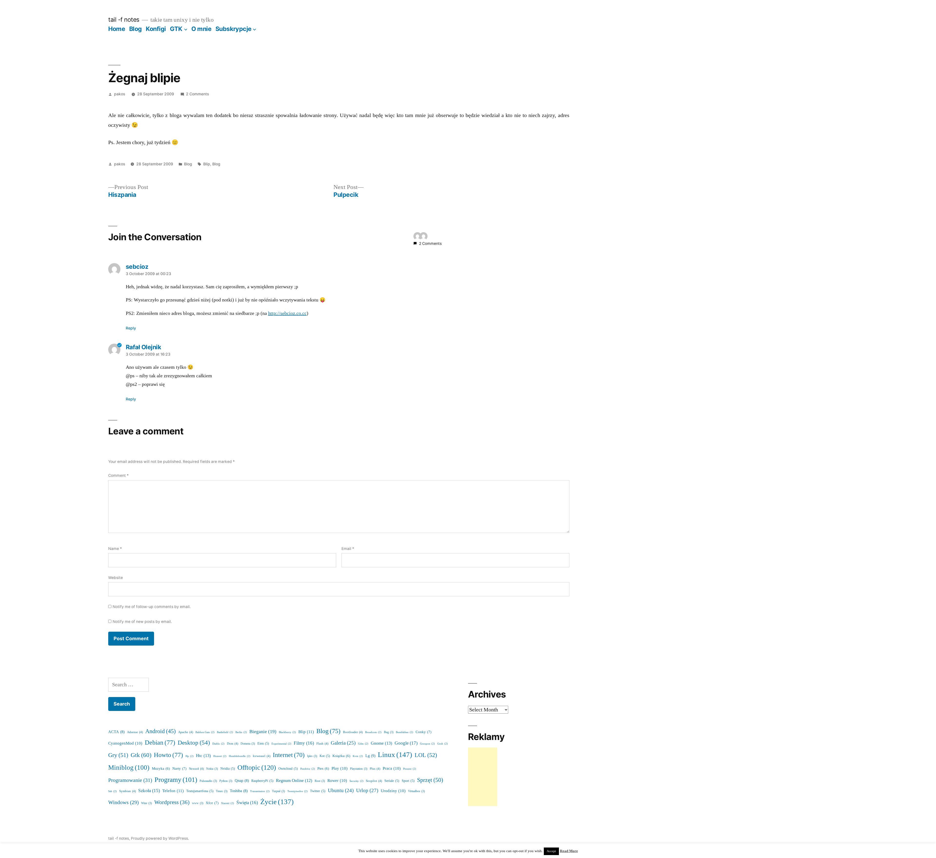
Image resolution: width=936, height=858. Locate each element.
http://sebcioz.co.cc (287, 313)
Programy (176, 780)
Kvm (358, 756)
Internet (289, 755)
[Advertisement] (482, 777)
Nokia (212, 769)
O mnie (201, 28)
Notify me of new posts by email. (142, 621)
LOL (426, 755)
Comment (118, 475)
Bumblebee (404, 732)
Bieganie (262, 732)
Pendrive (307, 768)
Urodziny (393, 790)
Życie (277, 802)
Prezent (409, 768)
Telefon (173, 790)
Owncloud (288, 769)
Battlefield (225, 732)
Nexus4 (196, 769)
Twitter (317, 791)
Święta (247, 803)
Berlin (241, 732)
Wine (146, 803)
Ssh (112, 791)
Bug (388, 732)
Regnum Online (294, 780)
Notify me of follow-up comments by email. (152, 606)
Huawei (219, 756)
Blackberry (287, 732)
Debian (160, 743)
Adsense (135, 732)
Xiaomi (227, 803)
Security (356, 781)
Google (406, 743)
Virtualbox (416, 791)
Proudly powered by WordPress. (160, 838)
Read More (569, 851)
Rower (337, 780)
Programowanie (130, 780)
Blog (135, 28)
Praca (392, 768)
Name (115, 548)
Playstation (358, 769)
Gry (118, 755)
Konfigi (156, 28)
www (197, 803)
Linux (395, 754)
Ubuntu (341, 791)
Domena (248, 744)
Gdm (363, 743)
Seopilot (374, 781)
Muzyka (161, 768)
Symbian (127, 791)
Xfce (212, 803)
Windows (123, 802)
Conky (423, 732)
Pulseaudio (208, 781)
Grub (442, 743)
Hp (189, 756)
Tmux (221, 791)
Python (225, 781)
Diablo (218, 743)
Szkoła (149, 791)
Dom (232, 744)
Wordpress (172, 802)
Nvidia (227, 769)
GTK (176, 28)
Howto (168, 755)
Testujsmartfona (200, 791)
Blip (206, 164)
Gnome (381, 743)
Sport (408, 781)
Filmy (304, 743)
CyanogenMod (125, 743)
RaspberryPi (262, 781)
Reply (131, 328)
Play (340, 768)
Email (347, 548)
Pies (323, 768)
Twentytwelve (297, 791)
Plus (375, 769)
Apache (185, 732)
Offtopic (256, 767)
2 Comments (197, 94)
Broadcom (373, 732)
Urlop (367, 790)
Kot (325, 756)
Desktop (194, 743)
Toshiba (239, 790)
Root (320, 781)
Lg (370, 755)
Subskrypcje (233, 28)
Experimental (281, 743)
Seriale (391, 781)
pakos (119, 94)
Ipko (312, 756)
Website (115, 577)
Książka (341, 756)
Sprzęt (430, 780)
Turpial (278, 791)
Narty (179, 768)
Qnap (242, 780)
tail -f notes (123, 19)
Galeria (343, 743)
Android (160, 731)
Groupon (427, 743)
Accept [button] (551, 851)
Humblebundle (239, 756)
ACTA (116, 731)
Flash (322, 744)
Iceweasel (261, 756)
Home (116, 28)
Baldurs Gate (204, 732)
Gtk (141, 755)
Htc (203, 755)
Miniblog (128, 767)
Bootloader (353, 732)
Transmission (260, 791)
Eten (263, 743)
